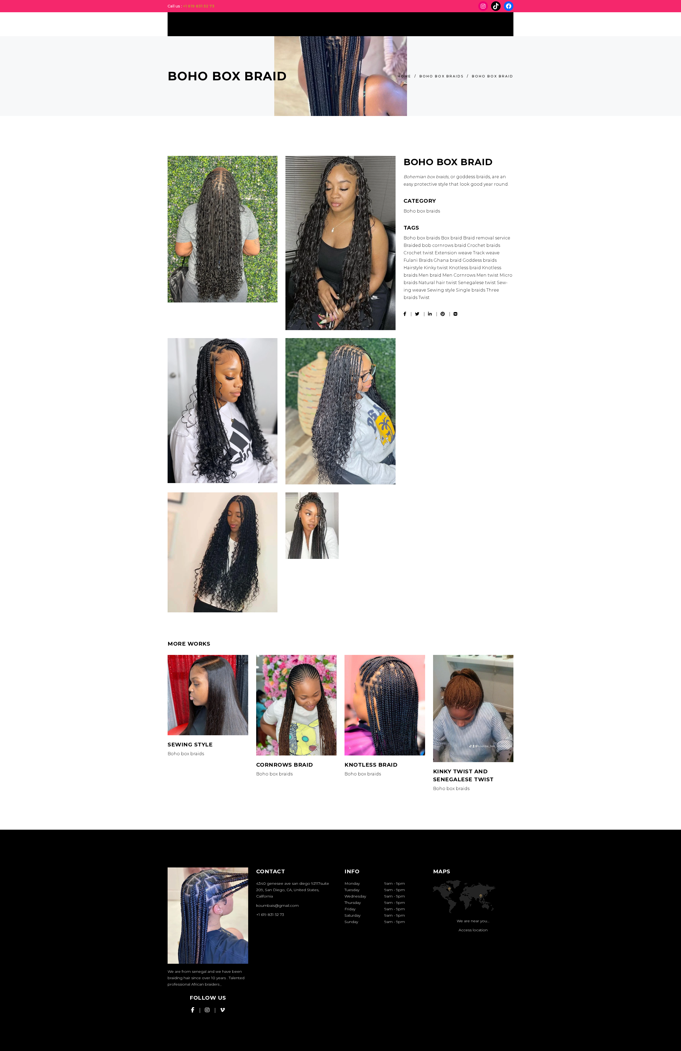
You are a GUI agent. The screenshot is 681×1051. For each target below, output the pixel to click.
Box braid (451, 237)
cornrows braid (449, 245)
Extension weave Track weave (467, 252)
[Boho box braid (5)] (340, 411)
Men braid (429, 275)
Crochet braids (483, 245)
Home (404, 76)
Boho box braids (442, 76)
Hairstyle (413, 267)
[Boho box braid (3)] (340, 243)
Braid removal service (486, 237)
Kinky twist (436, 267)
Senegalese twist (477, 282)
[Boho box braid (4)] (222, 410)
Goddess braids (480, 260)
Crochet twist (419, 252)
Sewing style (441, 290)
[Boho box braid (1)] (222, 229)
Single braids (470, 290)
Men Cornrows (458, 275)
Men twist (487, 275)
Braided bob (417, 245)
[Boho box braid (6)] (222, 552)
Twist (424, 297)
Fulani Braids (418, 260)
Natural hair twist (437, 282)
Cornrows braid (284, 765)
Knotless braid (465, 267)
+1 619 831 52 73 (198, 6)
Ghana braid (448, 260)
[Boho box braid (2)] (340, 525)
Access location (473, 930)
